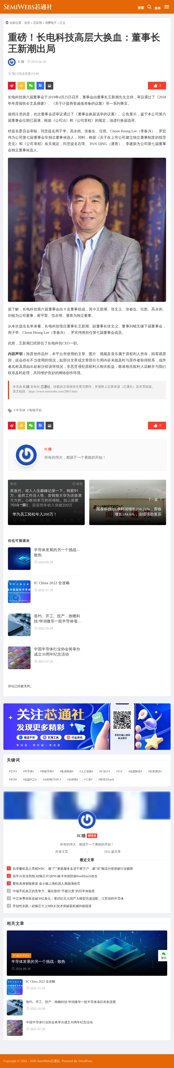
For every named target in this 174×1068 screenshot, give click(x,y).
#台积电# (72, 779)
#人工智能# (86, 771)
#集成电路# (66, 771)
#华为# (13, 779)
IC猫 (21, 61)
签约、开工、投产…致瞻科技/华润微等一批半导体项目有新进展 (57, 619)
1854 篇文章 (112, 851)
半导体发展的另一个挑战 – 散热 (56, 552)
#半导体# (28, 771)
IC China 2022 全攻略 (52, 583)
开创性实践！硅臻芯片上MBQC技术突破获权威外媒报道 (52, 906)
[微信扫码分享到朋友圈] (31, 86)
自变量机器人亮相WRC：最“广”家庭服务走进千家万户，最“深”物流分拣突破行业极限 (73, 868)
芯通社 (45, 386)
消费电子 (51, 22)
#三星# (88, 779)
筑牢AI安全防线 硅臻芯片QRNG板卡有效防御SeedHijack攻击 (55, 876)
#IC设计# (104, 771)
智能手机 (35, 410)
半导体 (20, 410)
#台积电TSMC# (52, 779)
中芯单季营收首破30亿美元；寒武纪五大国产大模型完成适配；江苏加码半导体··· (70, 898)
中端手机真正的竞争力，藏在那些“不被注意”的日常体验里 (54, 891)
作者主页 (61, 851)
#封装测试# (155, 771)
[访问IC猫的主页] (87, 819)
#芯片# (13, 771)
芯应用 (37, 22)
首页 (27, 22)
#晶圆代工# (30, 779)
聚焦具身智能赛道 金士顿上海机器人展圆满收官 (46, 883)
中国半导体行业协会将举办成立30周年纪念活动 (57, 652)
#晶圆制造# (135, 771)
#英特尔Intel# (106, 779)
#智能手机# (47, 771)
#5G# (119, 771)
